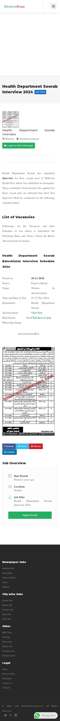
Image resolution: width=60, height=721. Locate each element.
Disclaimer (7, 678)
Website (9, 138)
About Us (6, 687)
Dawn (4, 582)
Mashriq (5, 586)
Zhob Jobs (6, 614)
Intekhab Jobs (8, 568)
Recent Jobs (7, 600)
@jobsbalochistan (29, 138)
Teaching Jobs (8, 650)
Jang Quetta (7, 572)
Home (5, 669)
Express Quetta (8, 577)
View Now (36, 313)
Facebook (10, 446)
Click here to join (41, 318)
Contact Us (7, 683)
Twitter (24, 446)
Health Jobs (7, 646)
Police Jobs (7, 641)
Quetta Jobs (7, 604)
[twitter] (5, 715)
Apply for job (30, 515)
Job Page (6, 637)
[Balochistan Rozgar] (14, 4)
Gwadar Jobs (7, 609)
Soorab (18, 490)
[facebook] (10, 715)
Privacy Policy (8, 673)
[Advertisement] (30, 44)
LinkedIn (11, 452)
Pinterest (37, 446)
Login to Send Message (20, 145)
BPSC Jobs (7, 632)
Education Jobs (8, 655)
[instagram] (16, 715)
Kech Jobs (6, 618)
